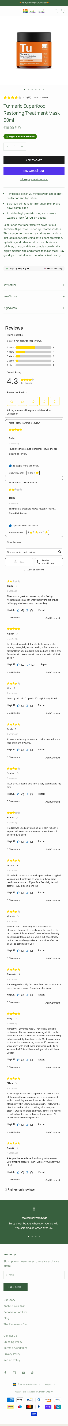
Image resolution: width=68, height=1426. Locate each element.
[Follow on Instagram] (14, 1372)
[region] (34, 1218)
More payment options (34, 179)
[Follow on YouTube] (23, 1372)
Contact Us (10, 1335)
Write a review (41, 97)
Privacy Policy (11, 1354)
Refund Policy (11, 1360)
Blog (6, 1318)
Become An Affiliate (15, 1312)
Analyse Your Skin (14, 1306)
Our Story (9, 1300)
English (48, 1384)
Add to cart (34, 160)
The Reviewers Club (15, 1324)
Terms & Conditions (15, 1347)
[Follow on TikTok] (32, 1372)
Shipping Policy (12, 1341)
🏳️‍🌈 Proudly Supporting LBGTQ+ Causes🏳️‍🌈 (34, 3)
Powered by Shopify (44, 1391)
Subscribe (15, 1287)
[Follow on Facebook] (5, 1372)
